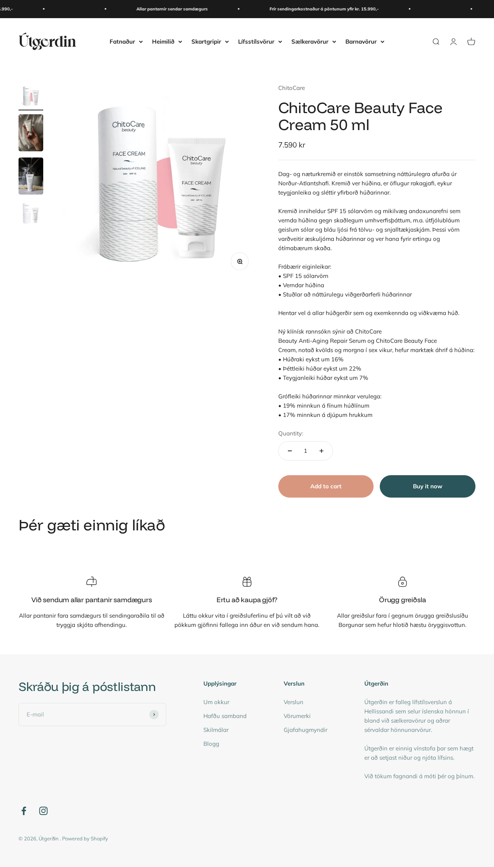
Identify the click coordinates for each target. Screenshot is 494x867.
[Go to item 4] (31, 214)
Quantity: (290, 433)
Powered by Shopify (85, 838)
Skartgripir (206, 41)
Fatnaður (122, 41)
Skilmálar (215, 729)
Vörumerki (297, 716)
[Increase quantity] (321, 451)
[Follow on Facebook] (24, 811)
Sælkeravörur (309, 41)
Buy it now (427, 486)
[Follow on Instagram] (43, 811)
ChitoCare (291, 87)
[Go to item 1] (31, 96)
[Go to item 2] (31, 134)
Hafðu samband (225, 716)
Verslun (293, 702)
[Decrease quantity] (290, 451)
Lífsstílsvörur (256, 41)
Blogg (211, 743)
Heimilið (163, 41)
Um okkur (216, 702)
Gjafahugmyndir (305, 729)
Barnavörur (361, 41)
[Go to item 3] (31, 177)
